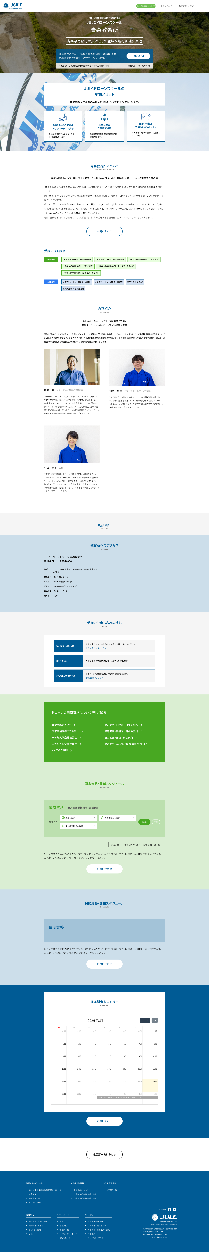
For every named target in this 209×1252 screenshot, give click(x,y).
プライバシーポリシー (96, 1238)
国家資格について (61, 725)
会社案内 (63, 1225)
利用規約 (91, 1234)
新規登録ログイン (187, 6)
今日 (154, 1020)
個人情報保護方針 (95, 1221)
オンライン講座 (35, 1202)
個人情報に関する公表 (97, 1225)
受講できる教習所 (36, 1225)
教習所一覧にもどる (104, 1154)
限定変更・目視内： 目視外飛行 (121, 725)
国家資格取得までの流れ (65, 731)
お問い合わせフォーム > (96, 648)
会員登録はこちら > (94, 677)
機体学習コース (35, 1198)
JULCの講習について (146, 6)
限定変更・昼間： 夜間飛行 (118, 737)
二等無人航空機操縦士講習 (85, 1198)
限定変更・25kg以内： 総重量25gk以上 (126, 744)
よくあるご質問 (60, 750)
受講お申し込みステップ (39, 1221)
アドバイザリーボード (68, 1234)
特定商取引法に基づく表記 (99, 1229)
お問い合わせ (166, 6)
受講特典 (33, 1234)
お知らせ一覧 (65, 1238)
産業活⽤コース (35, 1194)
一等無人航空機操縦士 (64, 737)
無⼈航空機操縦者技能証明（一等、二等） (46, 1190)
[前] (142, 1020)
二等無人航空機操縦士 (64, 744)
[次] (147, 1020)
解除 (156, 822)
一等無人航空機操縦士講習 (85, 1194)
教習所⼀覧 (112, 1190)
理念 (61, 1221)
